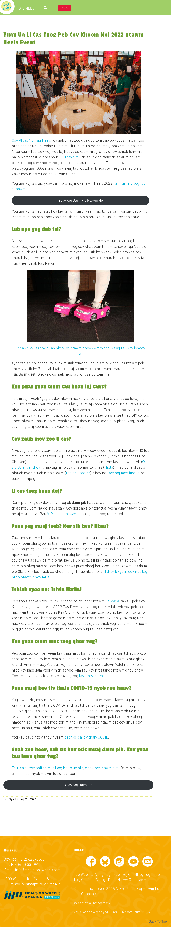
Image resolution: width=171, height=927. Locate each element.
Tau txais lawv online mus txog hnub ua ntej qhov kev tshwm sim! (65, 768)
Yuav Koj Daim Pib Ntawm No (80, 200)
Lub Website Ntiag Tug (92, 874)
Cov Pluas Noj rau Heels (31, 140)
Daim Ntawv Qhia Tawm (127, 880)
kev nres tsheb (91, 676)
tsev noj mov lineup (123, 473)
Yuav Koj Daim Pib (78, 785)
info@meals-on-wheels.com (37, 870)
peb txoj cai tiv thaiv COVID (86, 737)
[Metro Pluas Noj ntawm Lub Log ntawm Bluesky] (105, 862)
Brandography (100, 903)
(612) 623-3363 (31, 859)
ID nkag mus (45, 7)
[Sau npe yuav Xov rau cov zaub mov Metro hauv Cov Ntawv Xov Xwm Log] (147, 862)
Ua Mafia (112, 601)
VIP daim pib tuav (61, 514)
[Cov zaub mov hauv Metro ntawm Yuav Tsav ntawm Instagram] (119, 862)
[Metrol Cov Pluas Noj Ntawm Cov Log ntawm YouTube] (133, 862)
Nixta (108, 467)
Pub (65, 8)
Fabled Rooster (78, 473)
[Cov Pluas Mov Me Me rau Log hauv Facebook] (91, 862)
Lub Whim (70, 157)
